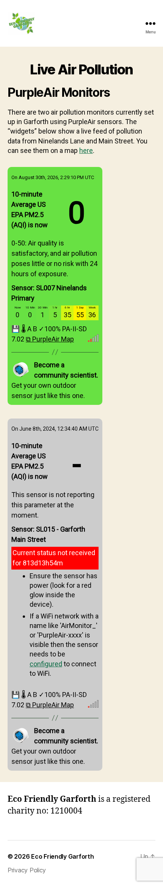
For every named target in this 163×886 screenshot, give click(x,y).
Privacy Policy (27, 870)
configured (46, 664)
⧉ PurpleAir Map (50, 339)
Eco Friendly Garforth (62, 856)
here (86, 150)
